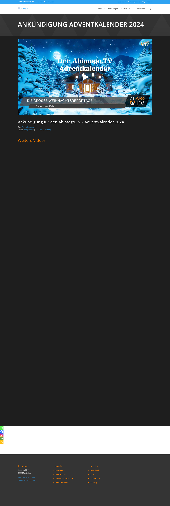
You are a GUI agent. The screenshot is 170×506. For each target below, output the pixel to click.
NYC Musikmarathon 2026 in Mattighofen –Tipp (40, 373)
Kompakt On (29, 130)
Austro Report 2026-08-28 (30, 158)
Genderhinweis (61, 482)
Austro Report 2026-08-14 (30, 239)
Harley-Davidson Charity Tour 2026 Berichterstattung (42, 346)
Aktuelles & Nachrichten (38, 156)
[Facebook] (1, 431)
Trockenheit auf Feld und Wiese (32, 212)
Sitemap (93, 482)
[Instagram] (1, 435)
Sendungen (113, 9)
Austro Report (55, 156)
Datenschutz (60, 474)
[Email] (1, 438)
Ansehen (24, 162)
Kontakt (58, 466)
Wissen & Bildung (74, 263)
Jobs (92, 474)
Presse (149, 2)
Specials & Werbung (43, 130)
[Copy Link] (1, 442)
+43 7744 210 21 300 (26, 477)
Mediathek (140, 9)
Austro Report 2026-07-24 (30, 400)
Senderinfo (95, 478)
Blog (143, 2)
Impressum (59, 470)
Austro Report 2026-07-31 (30, 319)
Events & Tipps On (64, 344)
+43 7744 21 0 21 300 (26, 2)
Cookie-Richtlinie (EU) (64, 478)
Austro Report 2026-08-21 (30, 185)
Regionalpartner (134, 2)
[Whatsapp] (1, 428)
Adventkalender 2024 (30, 127)
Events (100, 9)
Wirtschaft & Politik (58, 209)
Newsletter (95, 466)
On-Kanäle (125, 9)
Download (94, 470)
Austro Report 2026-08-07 (30, 292)
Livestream (122, 2)
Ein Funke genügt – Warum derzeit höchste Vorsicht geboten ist (47, 265)
